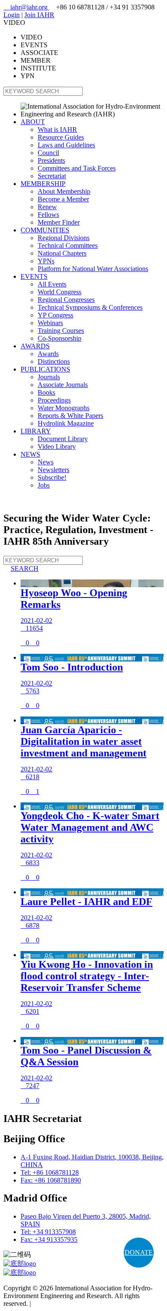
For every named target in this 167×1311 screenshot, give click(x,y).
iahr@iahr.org (26, 7)
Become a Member (63, 199)
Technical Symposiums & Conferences (90, 307)
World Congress (59, 292)
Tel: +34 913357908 (48, 1231)
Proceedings (54, 400)
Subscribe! (52, 477)
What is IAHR (57, 129)
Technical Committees (68, 245)
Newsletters (53, 469)
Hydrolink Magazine (66, 423)
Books (46, 392)
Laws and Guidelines (66, 145)
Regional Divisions (63, 237)
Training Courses (61, 330)
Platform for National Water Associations (93, 268)
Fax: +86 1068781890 (51, 1180)
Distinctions (54, 361)
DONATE (139, 1252)
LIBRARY (36, 431)
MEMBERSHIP (43, 183)
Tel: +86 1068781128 (50, 1172)
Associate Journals (63, 384)
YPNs (46, 261)
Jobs (44, 485)
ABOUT (33, 121)
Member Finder (59, 222)
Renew (47, 206)
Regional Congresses (66, 299)
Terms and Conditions (62, 1303)
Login (11, 14)
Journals (49, 377)
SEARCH (21, 568)
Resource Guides (61, 137)
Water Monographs (63, 408)
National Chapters (62, 253)
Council (48, 152)
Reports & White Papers (70, 415)
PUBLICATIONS (45, 369)
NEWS (30, 454)
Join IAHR (39, 14)
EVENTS (34, 276)
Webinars (50, 322)
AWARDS (35, 346)
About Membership (64, 191)
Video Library (57, 446)
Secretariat (52, 176)
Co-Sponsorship (59, 338)
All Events (52, 284)
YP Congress (55, 315)
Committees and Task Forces (77, 168)
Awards (48, 353)
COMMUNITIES (45, 230)
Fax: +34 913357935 (49, 1239)
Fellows (48, 214)
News (46, 462)
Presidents (51, 160)
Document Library (63, 438)
